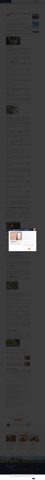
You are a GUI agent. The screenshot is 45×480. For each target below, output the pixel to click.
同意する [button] (33, 478)
